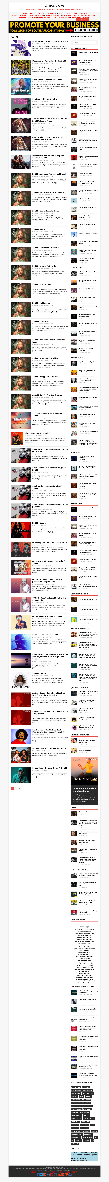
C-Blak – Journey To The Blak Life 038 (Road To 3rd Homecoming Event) (87, 902)
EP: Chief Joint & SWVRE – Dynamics (86, 349)
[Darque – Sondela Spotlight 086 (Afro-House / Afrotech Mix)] (74, 877)
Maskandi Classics (76, 1134)
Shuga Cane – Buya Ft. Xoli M (37, 433)
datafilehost (87, 1109)
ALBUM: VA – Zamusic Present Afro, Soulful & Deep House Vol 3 (88, 599)
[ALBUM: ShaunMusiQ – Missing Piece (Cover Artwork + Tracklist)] (74, 487)
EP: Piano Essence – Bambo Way (88, 323)
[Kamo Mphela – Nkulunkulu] (74, 418)
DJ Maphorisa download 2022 (84, 962)
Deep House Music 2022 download (84, 981)
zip (93, 1140)
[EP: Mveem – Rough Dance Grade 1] (74, 343)
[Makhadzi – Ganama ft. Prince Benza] (74, 401)
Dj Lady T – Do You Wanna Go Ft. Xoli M (49, 748)
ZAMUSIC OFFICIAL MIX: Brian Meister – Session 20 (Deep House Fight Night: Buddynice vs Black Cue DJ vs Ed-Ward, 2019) (88, 677)
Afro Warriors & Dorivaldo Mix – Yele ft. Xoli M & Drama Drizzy (49, 120)
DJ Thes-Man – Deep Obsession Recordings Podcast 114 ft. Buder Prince (88, 1038)
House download (84, 973)
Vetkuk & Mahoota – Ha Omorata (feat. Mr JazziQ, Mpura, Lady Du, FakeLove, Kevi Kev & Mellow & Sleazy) (88, 442)
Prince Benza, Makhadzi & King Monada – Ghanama (88, 406)
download (74, 1118)
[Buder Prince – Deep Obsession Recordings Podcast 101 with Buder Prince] (74, 1050)
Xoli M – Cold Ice (39, 673)
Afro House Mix (75, 1093)
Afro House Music (88, 1093)
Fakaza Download (84, 958)
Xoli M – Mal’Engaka (41, 303)
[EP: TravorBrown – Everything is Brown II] (74, 309)
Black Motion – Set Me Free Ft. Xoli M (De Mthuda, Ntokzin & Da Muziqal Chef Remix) (50, 656)
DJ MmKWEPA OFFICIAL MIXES (80, 735)
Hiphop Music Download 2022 (84, 964)
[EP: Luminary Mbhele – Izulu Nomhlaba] (74, 283)
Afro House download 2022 (84, 966)
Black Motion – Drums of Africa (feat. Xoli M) (48, 487)
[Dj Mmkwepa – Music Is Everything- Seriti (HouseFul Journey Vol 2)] (74, 742)
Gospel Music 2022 (84, 971)
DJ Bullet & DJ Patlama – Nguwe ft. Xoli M (50, 41)
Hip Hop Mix (74, 1128)
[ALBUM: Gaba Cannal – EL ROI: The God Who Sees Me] (74, 108)
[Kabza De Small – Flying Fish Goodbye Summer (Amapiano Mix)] (74, 885)
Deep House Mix (84, 1112)
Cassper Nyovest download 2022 (84, 941)
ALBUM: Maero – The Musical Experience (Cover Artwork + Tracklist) (87, 495)
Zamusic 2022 (84, 926)
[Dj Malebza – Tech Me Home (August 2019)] (74, 712)
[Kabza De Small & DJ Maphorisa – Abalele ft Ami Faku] (74, 382)
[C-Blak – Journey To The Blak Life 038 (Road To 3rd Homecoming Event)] (74, 904)
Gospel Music (75, 1122)
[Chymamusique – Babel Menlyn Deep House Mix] (74, 914)
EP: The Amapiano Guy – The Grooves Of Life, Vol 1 (87, 61)
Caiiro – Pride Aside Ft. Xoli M (45, 635)
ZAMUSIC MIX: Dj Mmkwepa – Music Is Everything (87, 749)
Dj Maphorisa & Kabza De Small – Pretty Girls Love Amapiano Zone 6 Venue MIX (88, 389)
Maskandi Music (76, 1137)
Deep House (74, 1112)
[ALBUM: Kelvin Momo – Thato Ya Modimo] (74, 134)
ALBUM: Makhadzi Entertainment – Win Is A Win (88, 139)
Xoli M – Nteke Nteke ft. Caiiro (45, 211)
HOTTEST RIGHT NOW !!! (79, 48)
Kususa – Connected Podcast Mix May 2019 (87, 1018)
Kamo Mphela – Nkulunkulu (87, 414)
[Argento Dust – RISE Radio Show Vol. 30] (74, 1060)
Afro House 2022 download (84, 977)
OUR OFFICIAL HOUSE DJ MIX (80, 629)
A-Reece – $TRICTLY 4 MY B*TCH (88, 431)
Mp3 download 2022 (84, 945)
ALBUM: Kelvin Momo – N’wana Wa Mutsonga (88, 80)
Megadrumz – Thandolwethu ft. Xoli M (49, 61)
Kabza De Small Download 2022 (84, 930)
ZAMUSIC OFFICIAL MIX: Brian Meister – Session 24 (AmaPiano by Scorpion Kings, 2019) (88, 634)
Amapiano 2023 (86, 1099)
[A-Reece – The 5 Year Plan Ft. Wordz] (74, 426)
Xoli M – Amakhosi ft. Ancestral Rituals (49, 174)
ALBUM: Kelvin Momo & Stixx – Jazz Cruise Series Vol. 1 (88, 182)
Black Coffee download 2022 (84, 956)
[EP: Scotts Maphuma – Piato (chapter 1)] (74, 91)
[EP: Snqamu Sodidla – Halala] (74, 292)
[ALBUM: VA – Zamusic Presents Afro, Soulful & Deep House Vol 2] (74, 611)
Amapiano (88, 1096)
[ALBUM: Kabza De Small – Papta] (74, 55)
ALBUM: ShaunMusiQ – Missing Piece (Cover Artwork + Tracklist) (88, 485)
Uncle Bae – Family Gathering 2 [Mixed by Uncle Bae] (88, 1065)
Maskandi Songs (87, 1137)
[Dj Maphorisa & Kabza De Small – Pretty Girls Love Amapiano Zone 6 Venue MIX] (74, 391)
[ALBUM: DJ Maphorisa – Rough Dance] (74, 151)
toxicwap (86, 1140)
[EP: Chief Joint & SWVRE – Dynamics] (74, 352)
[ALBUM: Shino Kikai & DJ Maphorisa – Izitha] (74, 219)
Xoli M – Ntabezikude (41, 284)
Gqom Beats (74, 1125)
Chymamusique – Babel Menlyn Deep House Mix (88, 911)
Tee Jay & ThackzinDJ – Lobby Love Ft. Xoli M (48, 414)
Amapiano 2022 (75, 1099)
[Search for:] (84, 42)
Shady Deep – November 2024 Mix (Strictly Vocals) (88, 893)
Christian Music (87, 1106)
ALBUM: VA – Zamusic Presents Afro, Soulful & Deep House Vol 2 (88, 609)
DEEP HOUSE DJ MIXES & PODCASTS (82, 987)
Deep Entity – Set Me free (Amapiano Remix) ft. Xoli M (48, 156)
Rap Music (78, 1140)
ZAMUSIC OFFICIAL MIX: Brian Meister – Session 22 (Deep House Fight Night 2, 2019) (87, 655)
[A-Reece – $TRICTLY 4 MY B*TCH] (74, 435)
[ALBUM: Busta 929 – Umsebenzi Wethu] (74, 245)
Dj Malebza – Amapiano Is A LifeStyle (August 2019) (87, 726)
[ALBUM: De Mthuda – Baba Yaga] (74, 236)
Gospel (92, 1118)
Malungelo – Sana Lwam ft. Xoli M (47, 79)
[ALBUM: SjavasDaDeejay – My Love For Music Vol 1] (74, 211)
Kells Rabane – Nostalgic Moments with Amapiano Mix (88, 1074)
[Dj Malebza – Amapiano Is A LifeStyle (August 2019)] (74, 729)
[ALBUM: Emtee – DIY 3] (74, 176)
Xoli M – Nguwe (39, 523)
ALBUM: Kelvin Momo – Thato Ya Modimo (88, 131)
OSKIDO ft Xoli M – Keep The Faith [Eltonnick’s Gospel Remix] (47, 580)
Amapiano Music (76, 1106)
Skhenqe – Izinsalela (85, 812)
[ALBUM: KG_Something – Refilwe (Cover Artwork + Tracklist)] (74, 478)
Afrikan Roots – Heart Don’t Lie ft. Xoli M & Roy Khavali (50, 712)
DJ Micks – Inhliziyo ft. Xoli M (44, 99)
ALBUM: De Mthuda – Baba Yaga (88, 233)
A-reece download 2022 (84, 937)
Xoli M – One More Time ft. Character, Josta (48, 341)
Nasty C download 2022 (84, 939)
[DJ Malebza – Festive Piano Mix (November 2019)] (74, 695)
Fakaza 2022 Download (84, 960)
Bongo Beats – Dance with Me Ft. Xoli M (49, 768)
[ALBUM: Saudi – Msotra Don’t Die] (74, 228)
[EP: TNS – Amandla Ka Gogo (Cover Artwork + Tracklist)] (74, 469)
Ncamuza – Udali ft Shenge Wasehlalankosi (87, 841)
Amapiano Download (84, 935)
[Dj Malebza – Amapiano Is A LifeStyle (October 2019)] (74, 703)
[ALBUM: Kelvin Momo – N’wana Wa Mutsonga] (74, 82)
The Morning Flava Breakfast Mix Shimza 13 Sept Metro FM (88, 1000)
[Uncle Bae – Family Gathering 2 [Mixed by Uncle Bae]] (74, 1068)
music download (84, 950)
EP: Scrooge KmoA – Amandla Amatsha (88, 332)
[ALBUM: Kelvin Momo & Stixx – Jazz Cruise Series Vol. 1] (74, 185)
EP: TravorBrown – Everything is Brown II (88, 306)
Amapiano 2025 (75, 1103)
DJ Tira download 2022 (84, 954)
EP (80, 1118)
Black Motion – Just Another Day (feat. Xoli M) (49, 469)
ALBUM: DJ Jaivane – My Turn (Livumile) (87, 250)
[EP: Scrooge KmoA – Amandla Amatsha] (74, 335)
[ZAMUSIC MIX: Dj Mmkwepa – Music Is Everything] (74, 752)
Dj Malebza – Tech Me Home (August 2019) (87, 709)
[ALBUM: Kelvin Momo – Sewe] (74, 202)
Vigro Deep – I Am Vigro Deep (88, 362)
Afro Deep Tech (75, 1087)
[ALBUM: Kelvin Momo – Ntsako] (74, 168)
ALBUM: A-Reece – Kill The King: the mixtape (88, 191)
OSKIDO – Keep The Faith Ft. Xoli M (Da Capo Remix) (49, 599)
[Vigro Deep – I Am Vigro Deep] (74, 365)
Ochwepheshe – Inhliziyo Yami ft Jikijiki (88, 849)
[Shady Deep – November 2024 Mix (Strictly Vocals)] (74, 895)
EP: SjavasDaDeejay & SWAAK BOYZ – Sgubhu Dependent (87, 122)
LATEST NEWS (75, 452)
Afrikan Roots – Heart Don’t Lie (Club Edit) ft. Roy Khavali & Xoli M (48, 694)
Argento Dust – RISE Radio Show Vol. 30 (88, 1057)
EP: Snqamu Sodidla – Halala (87, 289)
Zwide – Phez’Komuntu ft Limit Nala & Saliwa (88, 832)
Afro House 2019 (76, 1090)
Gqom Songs (84, 1125)
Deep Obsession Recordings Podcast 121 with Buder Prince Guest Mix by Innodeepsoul (88, 1009)
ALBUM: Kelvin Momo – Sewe (87, 199)
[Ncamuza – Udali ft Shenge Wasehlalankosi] (74, 844)
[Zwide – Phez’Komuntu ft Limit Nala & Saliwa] (74, 835)
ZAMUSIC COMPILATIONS (79, 594)
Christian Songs (76, 1109)
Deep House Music (76, 1115)
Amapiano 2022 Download (84, 931)
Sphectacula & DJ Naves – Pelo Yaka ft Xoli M (48, 562)
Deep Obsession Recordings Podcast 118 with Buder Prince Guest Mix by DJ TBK (88, 1028)
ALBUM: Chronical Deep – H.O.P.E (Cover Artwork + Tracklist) (86, 458)
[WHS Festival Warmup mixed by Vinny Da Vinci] (74, 994)
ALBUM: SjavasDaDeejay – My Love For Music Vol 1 (87, 208)
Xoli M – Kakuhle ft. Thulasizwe (46, 248)
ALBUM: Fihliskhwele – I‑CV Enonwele (87, 298)
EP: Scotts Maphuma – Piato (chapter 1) (87, 88)
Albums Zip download (84, 983)
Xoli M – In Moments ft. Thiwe (45, 358)
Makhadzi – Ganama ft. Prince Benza (88, 398)
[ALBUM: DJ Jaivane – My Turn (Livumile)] (74, 253)
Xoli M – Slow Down (40, 321)
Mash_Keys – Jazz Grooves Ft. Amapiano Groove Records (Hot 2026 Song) (88, 70)
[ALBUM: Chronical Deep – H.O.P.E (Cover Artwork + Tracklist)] (74, 459)
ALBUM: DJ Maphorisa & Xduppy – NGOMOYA (88, 156)
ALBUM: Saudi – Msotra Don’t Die (87, 225)
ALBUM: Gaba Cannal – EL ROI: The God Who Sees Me (88, 105)
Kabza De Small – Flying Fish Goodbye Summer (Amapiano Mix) (88, 883)
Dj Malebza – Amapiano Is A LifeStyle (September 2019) (87, 718)
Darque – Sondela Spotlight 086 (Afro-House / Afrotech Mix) (88, 874)
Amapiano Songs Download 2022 (84, 933)
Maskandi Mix (88, 1134)
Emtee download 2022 (84, 952)
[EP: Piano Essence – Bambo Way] (74, 326)
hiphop (92, 1125)
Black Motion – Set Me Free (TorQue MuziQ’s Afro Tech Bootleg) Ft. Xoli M (48, 731)
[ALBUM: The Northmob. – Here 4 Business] (74, 275)
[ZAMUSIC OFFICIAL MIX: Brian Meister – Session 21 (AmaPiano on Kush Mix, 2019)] (74, 667)
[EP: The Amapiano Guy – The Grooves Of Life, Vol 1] (74, 64)
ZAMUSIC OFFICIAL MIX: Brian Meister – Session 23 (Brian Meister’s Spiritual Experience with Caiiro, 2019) (88, 645)
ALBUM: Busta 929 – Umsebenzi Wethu (88, 242)
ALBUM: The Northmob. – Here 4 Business (88, 272)
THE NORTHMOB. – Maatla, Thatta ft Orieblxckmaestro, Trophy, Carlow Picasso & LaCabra (87, 860)
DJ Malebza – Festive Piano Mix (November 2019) (88, 692)
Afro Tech (74, 1096)
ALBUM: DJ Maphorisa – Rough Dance (88, 148)
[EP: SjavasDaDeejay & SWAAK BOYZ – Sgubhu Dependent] (74, 125)
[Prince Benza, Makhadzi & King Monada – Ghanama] (74, 409)
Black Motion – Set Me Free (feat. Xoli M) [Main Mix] (50, 450)
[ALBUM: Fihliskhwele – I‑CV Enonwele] (74, 301)
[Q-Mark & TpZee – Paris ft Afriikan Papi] (74, 374)
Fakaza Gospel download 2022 (84, 969)
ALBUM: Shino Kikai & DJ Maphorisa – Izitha (86, 216)
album (81, 1096)
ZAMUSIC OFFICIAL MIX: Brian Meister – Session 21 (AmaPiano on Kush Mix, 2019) (88, 665)
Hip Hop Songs (75, 1131)
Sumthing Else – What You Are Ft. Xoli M (49, 542)
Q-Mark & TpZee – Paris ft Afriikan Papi (87, 371)
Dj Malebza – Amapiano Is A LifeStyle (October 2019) (87, 701)
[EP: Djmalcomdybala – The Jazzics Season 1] (74, 318)
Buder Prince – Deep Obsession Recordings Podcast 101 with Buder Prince (88, 1048)
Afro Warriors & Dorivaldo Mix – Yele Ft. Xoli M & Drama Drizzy (49, 138)
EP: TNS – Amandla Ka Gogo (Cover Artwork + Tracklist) (87, 467)
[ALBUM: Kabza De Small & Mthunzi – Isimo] (74, 262)
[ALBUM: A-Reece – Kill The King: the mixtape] (74, 193)
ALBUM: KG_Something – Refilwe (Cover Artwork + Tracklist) (88, 475)
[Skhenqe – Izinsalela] (74, 815)
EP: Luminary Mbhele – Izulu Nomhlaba (87, 281)
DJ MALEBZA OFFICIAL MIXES (80, 688)
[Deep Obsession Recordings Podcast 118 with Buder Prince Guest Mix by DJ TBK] (74, 1030)
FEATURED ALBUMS (77, 504)
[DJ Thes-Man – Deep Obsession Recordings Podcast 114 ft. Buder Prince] (74, 1040)
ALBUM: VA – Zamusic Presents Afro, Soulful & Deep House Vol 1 (88, 619)
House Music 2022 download (84, 979)
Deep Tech (86, 1115)
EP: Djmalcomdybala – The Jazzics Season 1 (87, 315)
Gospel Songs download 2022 (84, 967)
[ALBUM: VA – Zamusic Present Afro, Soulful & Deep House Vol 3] (74, 601)
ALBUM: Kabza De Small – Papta (88, 52)
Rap (72, 1140)
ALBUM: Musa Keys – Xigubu (87, 113)
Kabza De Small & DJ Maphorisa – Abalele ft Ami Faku (88, 379)
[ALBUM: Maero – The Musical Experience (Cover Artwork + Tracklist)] (74, 497)
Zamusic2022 (84, 928)
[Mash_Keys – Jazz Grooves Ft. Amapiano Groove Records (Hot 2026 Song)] (74, 72)
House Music (85, 1131)
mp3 (96, 1137)
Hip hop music (84, 1128)
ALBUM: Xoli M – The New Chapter (47, 395)
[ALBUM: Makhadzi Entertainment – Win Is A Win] (74, 142)
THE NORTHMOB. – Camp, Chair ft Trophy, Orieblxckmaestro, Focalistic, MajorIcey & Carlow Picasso (88, 823)
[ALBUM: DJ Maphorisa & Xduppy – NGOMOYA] (74, 159)
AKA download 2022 (84, 943)
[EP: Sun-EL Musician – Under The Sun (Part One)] (74, 99)
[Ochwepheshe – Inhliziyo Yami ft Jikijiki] (74, 852)
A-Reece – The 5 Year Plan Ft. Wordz (87, 423)
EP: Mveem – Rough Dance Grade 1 (87, 341)
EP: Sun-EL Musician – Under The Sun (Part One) (87, 97)
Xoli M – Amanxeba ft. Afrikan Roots (48, 192)
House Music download (84, 975)
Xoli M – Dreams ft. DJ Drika (44, 266)
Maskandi (94, 1131)
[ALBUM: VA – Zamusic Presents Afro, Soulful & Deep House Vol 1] (74, 621)
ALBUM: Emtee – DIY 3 (85, 173)
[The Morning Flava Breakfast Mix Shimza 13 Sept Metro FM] (74, 1003)
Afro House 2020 (87, 1090)
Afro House (86, 1087)
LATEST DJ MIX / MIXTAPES (79, 870)
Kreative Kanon (67, 1170)
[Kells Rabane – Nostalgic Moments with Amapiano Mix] (74, 1077)
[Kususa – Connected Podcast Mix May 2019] (74, 1021)
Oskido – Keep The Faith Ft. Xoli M (47, 616)
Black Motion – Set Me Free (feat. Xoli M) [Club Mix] (50, 505)
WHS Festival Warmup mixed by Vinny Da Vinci (88, 991)
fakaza (86, 1118)
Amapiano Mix (86, 1103)
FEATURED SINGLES (77, 358)
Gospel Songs (85, 1122)
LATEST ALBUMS (76, 268)
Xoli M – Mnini (38, 229)
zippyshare (74, 1144)
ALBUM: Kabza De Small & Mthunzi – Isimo (86, 259)
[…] (38, 50)
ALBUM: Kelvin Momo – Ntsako (88, 164)
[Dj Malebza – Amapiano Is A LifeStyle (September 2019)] (74, 721)
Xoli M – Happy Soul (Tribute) (45, 376)
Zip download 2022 (84, 947)
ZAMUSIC (47, 43)
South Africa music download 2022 (84, 949)
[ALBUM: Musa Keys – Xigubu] (74, 117)
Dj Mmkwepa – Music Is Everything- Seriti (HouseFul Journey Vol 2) (87, 740)
